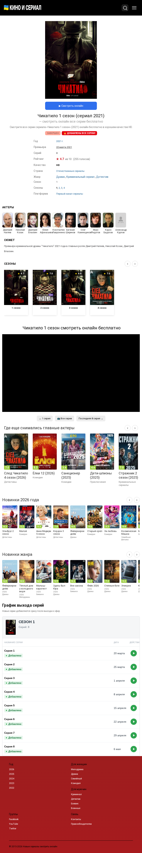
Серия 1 (9, 650)
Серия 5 (9, 705)
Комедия (76, 783)
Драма (74, 774)
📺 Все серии (64, 418)
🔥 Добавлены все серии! (79, 133)
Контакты (76, 819)
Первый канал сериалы (69, 193)
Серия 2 (9, 664)
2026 (11, 769)
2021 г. (59, 141)
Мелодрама (77, 769)
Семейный (76, 778)
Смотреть (134, 653)
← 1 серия (44, 418)
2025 (11, 774)
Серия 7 (9, 732)
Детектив (75, 799)
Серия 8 (9, 746)
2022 (11, 788)
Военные (75, 808)
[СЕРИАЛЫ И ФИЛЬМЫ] (22, 8)
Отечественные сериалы (70, 171)
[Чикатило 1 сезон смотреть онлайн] (71, 98)
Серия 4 (9, 691)
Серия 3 (9, 678)
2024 (11, 778)
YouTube (13, 824)
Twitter (12, 828)
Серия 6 (9, 719)
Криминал (76, 794)
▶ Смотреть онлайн (71, 105)
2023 (11, 783)
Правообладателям (81, 824)
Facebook (13, 819)
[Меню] (134, 8)
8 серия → (91, 418)
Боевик (74, 803)
